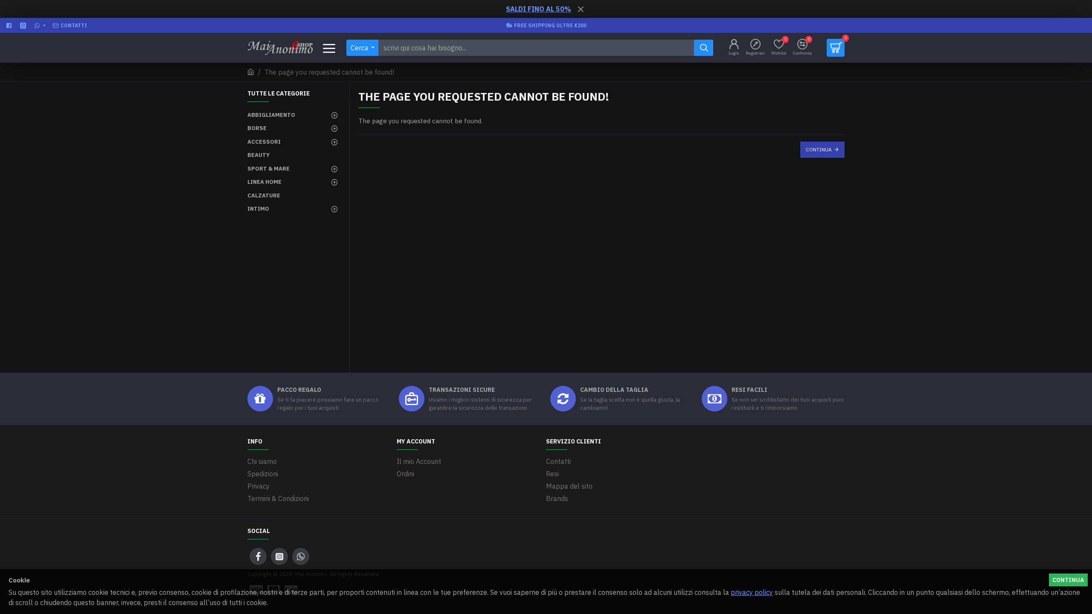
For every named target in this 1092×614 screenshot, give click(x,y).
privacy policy (752, 592)
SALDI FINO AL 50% (538, 9)
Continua (819, 149)
